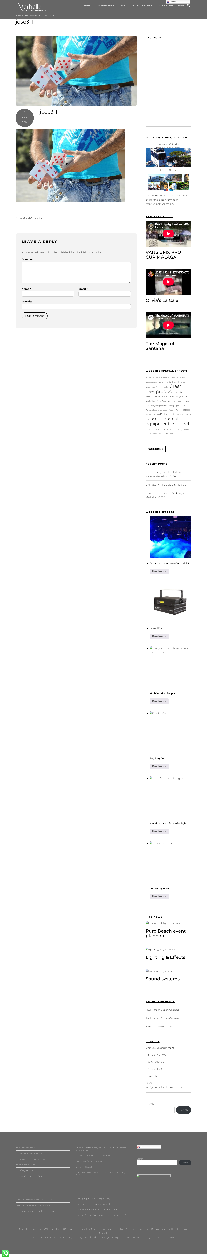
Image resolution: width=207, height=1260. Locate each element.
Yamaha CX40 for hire (166, 434)
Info (181, 5)
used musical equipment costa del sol (167, 423)
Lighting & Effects (165, 957)
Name (26, 289)
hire (175, 392)
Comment (29, 259)
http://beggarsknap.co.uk (28, 1170)
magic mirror (181, 397)
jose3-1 (24, 21)
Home (87, 5)
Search (150, 1104)
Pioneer (172, 410)
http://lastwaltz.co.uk (25, 1147)
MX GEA (183, 406)
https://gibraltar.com (25, 1164)
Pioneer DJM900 (153, 414)
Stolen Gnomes (170, 1009)
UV (153, 429)
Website (27, 301)
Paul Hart (151, 1009)
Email (83, 289)
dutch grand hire (175, 382)
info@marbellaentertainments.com (167, 1087)
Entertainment (106, 5)
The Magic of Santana (160, 346)
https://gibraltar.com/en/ (160, 203)
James (149, 1026)
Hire (123, 5)
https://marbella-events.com (29, 1153)
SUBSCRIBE (155, 449)
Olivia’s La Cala (162, 300)
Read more (159, 571)
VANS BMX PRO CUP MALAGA (163, 255)
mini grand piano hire (158, 406)
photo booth (163, 410)
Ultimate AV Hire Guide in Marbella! (166, 484)
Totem (188, 414)
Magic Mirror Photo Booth (156, 401)
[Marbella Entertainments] (31, 10)
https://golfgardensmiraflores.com (32, 1176)
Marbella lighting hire (176, 401)
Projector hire (168, 414)
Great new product (163, 388)
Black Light (170, 377)
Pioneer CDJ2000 (183, 410)
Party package (151, 410)
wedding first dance (163, 429)
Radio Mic (181, 414)
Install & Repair (142, 5)
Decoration (165, 5)
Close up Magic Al (32, 217)
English (143, 1147)
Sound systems (163, 978)
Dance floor (180, 377)
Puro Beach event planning (166, 933)
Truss (148, 420)
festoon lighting (162, 387)
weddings (177, 429)
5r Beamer (150, 377)
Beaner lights (160, 377)
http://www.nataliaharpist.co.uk (30, 1159)
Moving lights (173, 406)
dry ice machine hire (159, 382)
